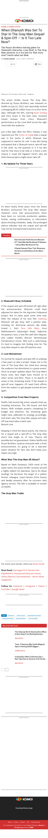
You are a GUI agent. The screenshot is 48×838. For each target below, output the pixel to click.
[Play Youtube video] (24, 509)
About (10, 822)
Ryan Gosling (40, 112)
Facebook (17, 586)
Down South (14, 27)
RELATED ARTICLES (10, 626)
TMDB (31, 827)
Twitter (41, 586)
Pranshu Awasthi (9, 59)
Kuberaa (42, 318)
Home (4, 27)
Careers (22, 822)
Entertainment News (34, 615)
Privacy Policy (35, 822)
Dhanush (11, 615)
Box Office (19, 638)
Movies (41, 825)
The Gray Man (33, 618)
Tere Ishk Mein (30, 328)
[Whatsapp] (11, 611)
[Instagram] (21, 804)
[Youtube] (31, 804)
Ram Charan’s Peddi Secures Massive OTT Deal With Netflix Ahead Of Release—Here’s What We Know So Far (30, 242)
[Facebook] (3, 611)
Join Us (12, 64)
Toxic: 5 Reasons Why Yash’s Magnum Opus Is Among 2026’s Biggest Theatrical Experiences (30, 645)
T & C (28, 822)
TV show (17, 827)
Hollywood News (7, 618)
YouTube (5, 589)
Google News (18, 589)
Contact (16, 822)
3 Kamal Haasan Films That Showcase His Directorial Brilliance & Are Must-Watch (29, 250)
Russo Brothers (21, 618)
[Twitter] (7, 611)
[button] (37, 64)
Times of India (26, 135)
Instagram (30, 586)
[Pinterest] (24, 804)
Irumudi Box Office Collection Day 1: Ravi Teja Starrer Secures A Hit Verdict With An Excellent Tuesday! (30, 658)
